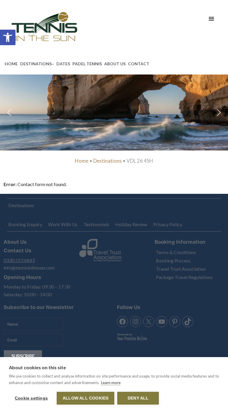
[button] (7, 37)
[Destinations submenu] (53, 64)
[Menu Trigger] (211, 18)
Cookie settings (31, 398)
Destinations (107, 161)
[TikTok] (187, 321)
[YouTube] (161, 321)
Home (81, 161)
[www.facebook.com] (122, 321)
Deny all (138, 398)
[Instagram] (135, 321)
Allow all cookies (85, 398)
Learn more (111, 382)
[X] (148, 321)
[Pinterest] (174, 321)
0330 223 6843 (19, 260)
